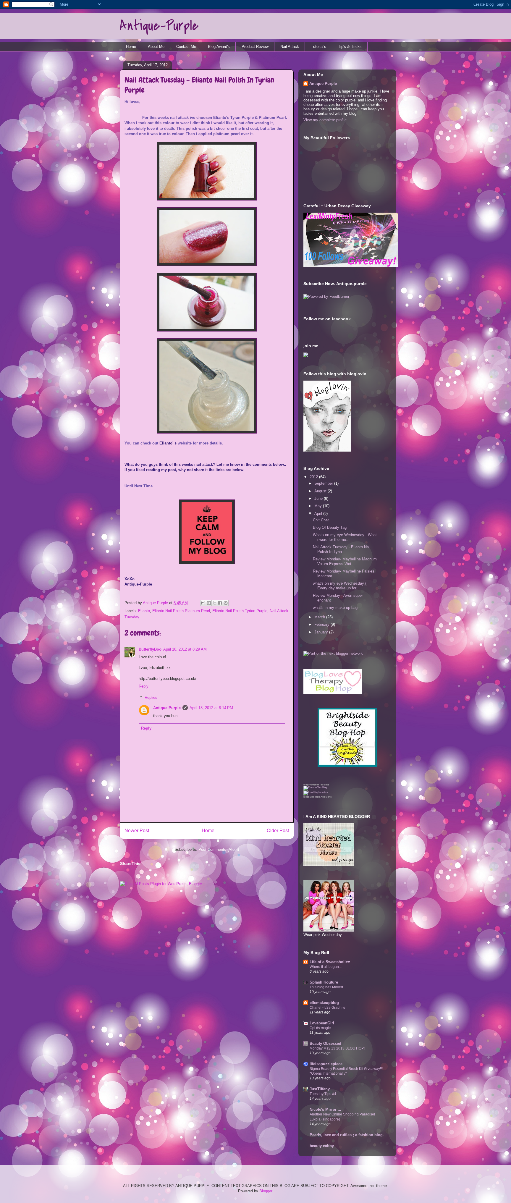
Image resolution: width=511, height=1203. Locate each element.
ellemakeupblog (324, 1002)
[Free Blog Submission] (315, 787)
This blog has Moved (326, 987)
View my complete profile (325, 120)
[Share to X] (214, 603)
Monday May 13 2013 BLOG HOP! (337, 1048)
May (318, 506)
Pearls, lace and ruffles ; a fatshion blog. (347, 1135)
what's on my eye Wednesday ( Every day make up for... (339, 585)
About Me (156, 46)
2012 (314, 477)
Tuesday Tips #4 (323, 1094)
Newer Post (136, 830)
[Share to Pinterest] (226, 603)
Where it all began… (326, 967)
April (318, 513)
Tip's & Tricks (350, 46)
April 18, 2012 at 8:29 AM (185, 649)
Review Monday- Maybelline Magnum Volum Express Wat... (345, 561)
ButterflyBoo (150, 649)
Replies (151, 697)
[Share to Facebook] (220, 603)
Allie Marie (326, 796)
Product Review (255, 46)
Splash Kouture (324, 982)
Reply (143, 686)
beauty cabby (322, 1146)
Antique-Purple (159, 26)
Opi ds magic (320, 1028)
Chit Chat (321, 520)
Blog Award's (219, 46)
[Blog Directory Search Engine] (315, 792)
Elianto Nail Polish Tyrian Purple (239, 611)
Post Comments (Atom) (218, 849)
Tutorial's (318, 46)
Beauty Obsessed (325, 1043)
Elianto (144, 611)
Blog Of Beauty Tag (330, 527)
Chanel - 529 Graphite (327, 1007)
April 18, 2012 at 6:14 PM (211, 708)
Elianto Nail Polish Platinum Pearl (181, 611)
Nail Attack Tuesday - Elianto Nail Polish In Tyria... (342, 549)
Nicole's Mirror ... (325, 1109)
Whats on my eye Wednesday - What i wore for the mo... (345, 537)
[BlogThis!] (209, 603)
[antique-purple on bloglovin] (327, 450)
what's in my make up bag (335, 607)
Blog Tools (315, 796)
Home (131, 46)
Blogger (265, 1191)
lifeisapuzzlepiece (326, 1064)
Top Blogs (324, 784)
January (321, 632)
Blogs (306, 796)
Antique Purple (156, 603)
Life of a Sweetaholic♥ (330, 962)
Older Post (278, 830)
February (322, 624)
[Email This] (203, 603)
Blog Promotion (311, 784)
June (319, 498)
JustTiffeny (320, 1089)
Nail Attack (289, 46)
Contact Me (186, 46)
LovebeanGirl (322, 1023)
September (324, 483)
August (321, 491)
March (320, 617)
